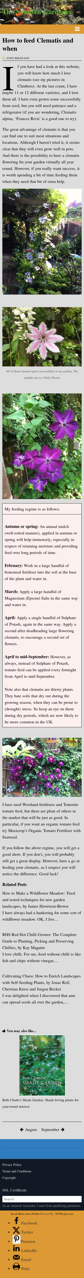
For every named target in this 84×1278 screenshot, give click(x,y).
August (31, 1129)
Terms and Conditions (16, 1171)
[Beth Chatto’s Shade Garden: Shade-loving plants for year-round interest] (42, 1065)
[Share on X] (17, 1232)
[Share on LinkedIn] (17, 1250)
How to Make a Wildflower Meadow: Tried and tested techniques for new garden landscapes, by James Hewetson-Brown (38, 899)
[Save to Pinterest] (17, 1239)
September (50, 1129)
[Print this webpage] (17, 1268)
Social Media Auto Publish (25, 1213)
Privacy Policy (12, 1164)
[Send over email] (17, 1259)
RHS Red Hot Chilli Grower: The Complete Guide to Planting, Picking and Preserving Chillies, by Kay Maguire (39, 941)
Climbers (25, 86)
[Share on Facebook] (17, 1223)
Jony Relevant (18, 58)
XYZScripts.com (64, 1213)
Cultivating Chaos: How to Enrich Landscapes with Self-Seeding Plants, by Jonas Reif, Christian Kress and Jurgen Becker (41, 982)
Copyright (9, 1177)
